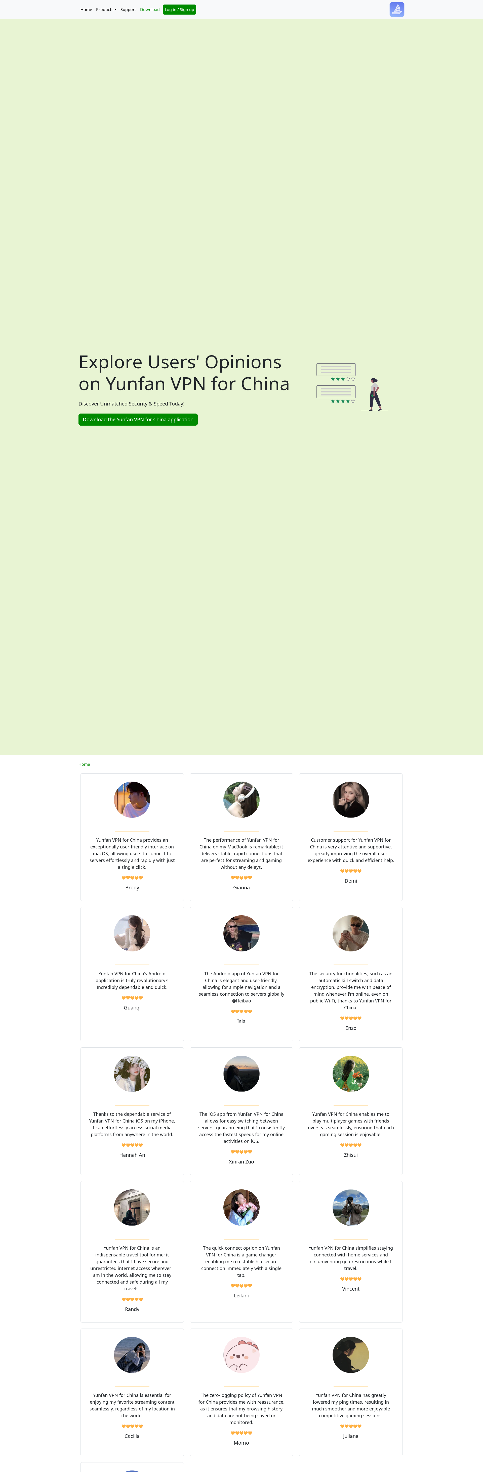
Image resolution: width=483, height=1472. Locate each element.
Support (128, 9)
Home (86, 9)
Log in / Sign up (179, 9)
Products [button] (104, 9)
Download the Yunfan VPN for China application (138, 419)
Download (150, 9)
